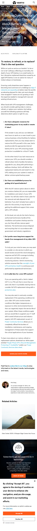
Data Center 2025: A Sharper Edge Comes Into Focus (18, 433)
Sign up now (18, 476)
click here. (9, 508)
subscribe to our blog (18, 366)
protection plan (10, 290)
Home (2, 6)
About (8, 6)
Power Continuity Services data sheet (16, 346)
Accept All (19, 513)
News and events (18, 6)
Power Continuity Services (14, 322)
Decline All (18, 519)
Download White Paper (18, 354)
